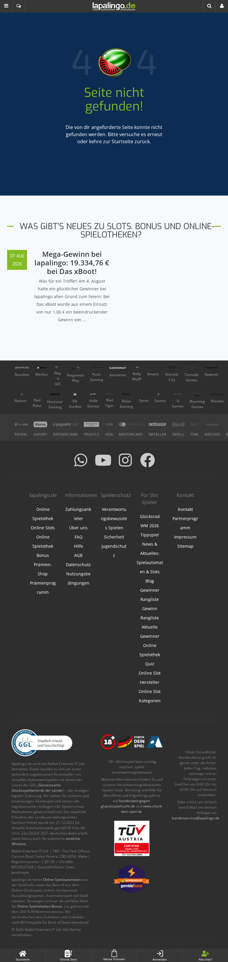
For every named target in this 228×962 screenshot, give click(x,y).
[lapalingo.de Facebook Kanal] (147, 460)
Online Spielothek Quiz (149, 655)
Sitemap (185, 546)
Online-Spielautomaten (62, 879)
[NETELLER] (157, 424)
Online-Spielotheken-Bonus (39, 906)
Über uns (78, 527)
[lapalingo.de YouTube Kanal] (103, 460)
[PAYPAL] (21, 424)
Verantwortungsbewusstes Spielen (114, 518)
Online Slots (43, 527)
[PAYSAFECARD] (65, 424)
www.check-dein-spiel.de (142, 809)
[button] (6, 6)
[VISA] (109, 424)
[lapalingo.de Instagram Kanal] (125, 460)
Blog (149, 581)
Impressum (185, 537)
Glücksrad (150, 516)
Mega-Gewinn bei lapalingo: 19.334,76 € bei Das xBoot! (71, 262)
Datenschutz (78, 564)
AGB (78, 555)
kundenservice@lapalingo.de (195, 818)
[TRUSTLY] (91, 424)
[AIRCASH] (212, 424)
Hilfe (78, 546)
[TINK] (194, 424)
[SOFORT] (40, 424)
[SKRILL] (178, 424)
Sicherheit (114, 537)
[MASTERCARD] (131, 424)
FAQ (79, 537)
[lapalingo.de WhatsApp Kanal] (80, 460)
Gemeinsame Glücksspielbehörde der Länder (37, 787)
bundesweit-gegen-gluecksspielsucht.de (126, 803)
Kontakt (185, 509)
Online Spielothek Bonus (42, 546)
